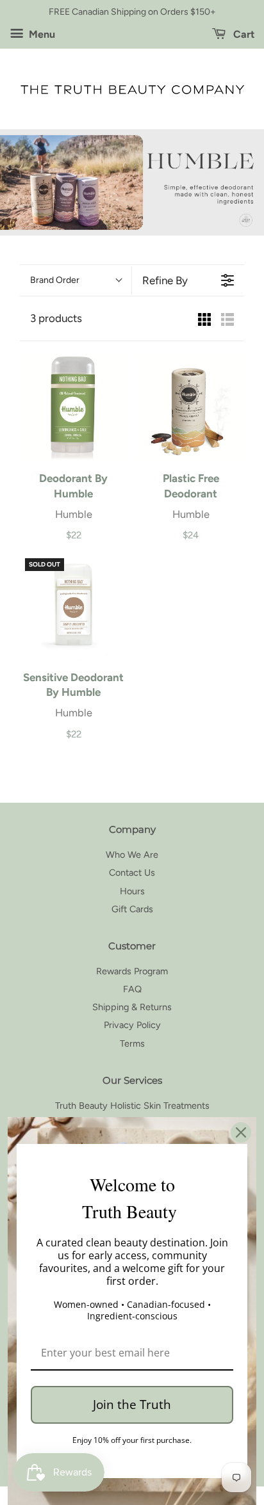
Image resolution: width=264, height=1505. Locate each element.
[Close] (241, 1132)
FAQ (132, 989)
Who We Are (132, 854)
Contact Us (132, 872)
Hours (132, 891)
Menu (40, 34)
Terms (132, 1043)
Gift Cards (132, 909)
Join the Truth (132, 1404)
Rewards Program (132, 971)
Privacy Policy (132, 1025)
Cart (242, 34)
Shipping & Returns (132, 1007)
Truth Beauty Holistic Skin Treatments (132, 1105)
